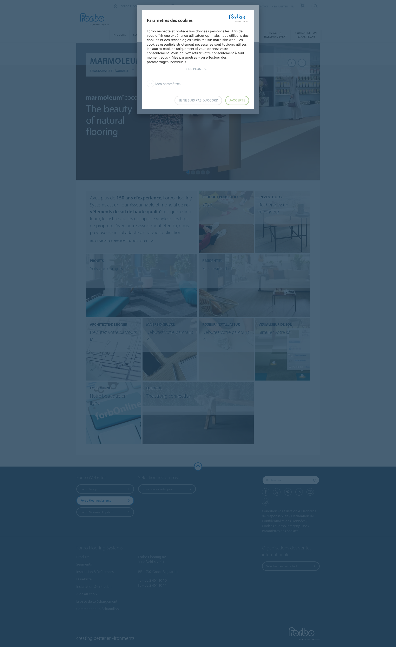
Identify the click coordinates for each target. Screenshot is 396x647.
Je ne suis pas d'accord (198, 100)
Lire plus (193, 69)
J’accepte (237, 100)
